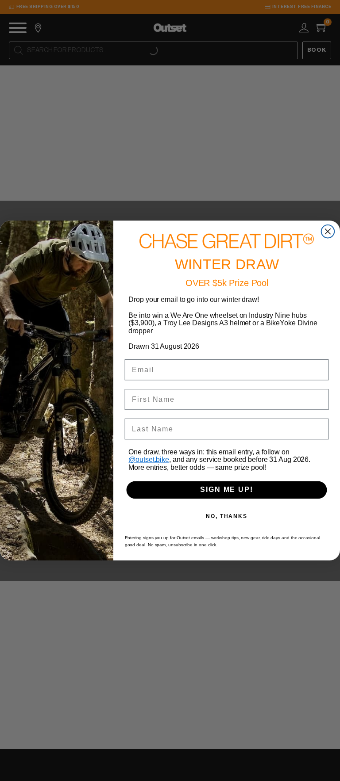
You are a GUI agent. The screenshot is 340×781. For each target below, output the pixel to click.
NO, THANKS (226, 516)
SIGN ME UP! (226, 490)
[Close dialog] (328, 231)
